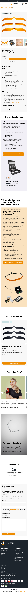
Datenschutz (17, 550)
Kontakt (2, 570)
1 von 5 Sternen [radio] (2, 515)
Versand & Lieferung (19, 557)
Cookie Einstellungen (19, 552)
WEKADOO (22, 591)
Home (2, 7)
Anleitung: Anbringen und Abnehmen (9, 574)
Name (4, 500)
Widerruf (16, 559)
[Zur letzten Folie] (2, 393)
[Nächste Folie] (26, 344)
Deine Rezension (6, 517)
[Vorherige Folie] (2, 344)
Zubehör (3, 553)
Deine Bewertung (6, 513)
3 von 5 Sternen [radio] (5, 515)
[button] (14, 105)
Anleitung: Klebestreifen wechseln (8, 575)
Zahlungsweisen (18, 560)
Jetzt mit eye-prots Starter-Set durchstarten (13, 154)
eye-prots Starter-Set (14, 102)
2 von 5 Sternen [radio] (4, 515)
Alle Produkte (4, 550)
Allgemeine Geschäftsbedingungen (19, 554)
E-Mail (4, 505)
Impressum (17, 556)
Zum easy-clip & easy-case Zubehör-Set (13, 262)
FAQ (2, 567)
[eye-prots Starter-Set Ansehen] (14, 167)
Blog (2, 572)
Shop (6, 7)
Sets (2, 556)
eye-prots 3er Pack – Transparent (12, 346)
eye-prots (10, 7)
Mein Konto (3, 571)
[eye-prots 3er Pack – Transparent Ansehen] (14, 344)
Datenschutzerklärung (14, 509)
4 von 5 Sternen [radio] (6, 515)
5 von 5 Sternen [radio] (7, 515)
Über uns (3, 568)
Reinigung (3, 554)
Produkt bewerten (5, 54)
